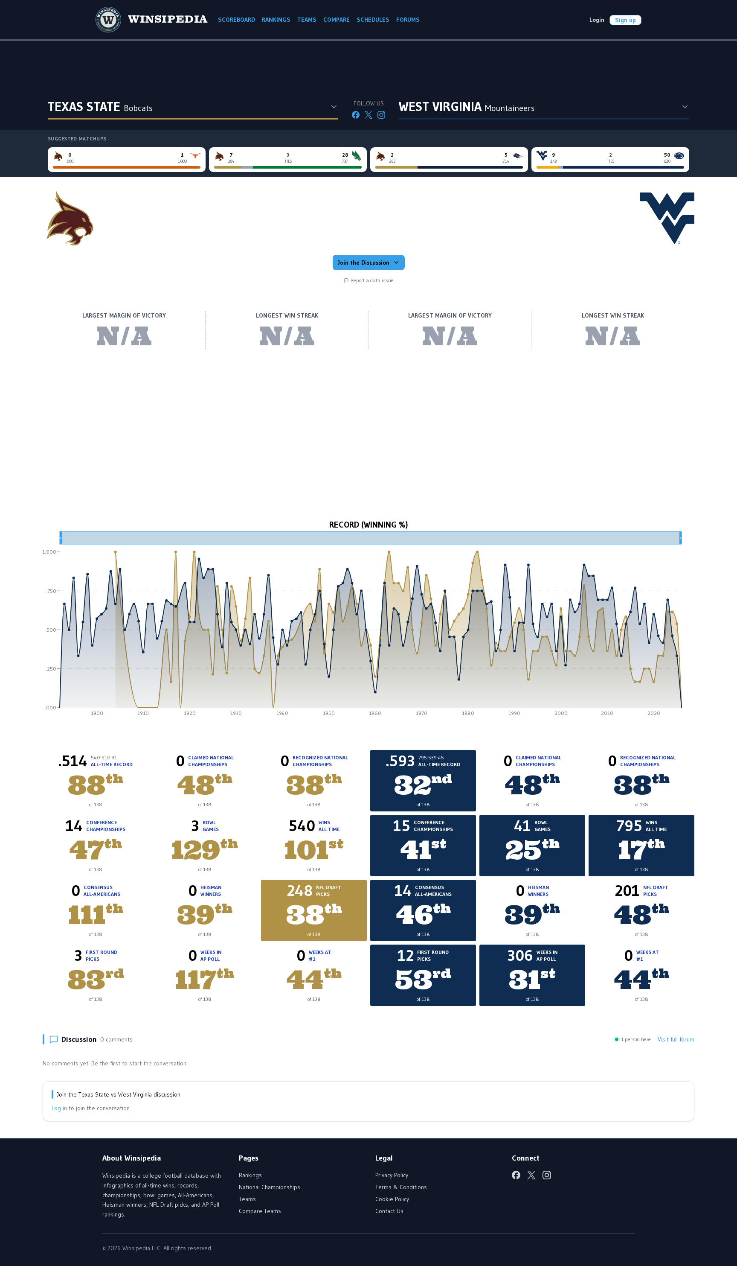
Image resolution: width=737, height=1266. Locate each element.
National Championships (269, 1187)
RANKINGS (276, 19)
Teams (247, 1199)
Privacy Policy (391, 1175)
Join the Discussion (363, 262)
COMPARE (336, 19)
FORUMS (408, 19)
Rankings (250, 1175)
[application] (368, 627)
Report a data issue (372, 280)
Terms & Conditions (401, 1187)
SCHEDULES (373, 19)
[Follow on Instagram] (381, 115)
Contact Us (389, 1211)
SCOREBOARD (236, 19)
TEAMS (306, 19)
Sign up (625, 20)
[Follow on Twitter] (368, 115)
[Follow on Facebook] (356, 115)
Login (596, 19)
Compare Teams (260, 1211)
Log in (59, 1108)
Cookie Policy (392, 1199)
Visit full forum (676, 1039)
